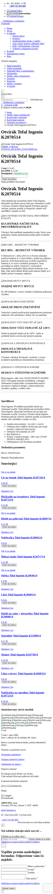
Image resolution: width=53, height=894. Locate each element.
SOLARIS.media (9, 822)
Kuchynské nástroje (15, 120)
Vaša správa (32, 878)
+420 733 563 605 (9, 820)
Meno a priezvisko (37, 866)
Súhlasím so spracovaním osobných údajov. (20, 842)
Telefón (31, 872)
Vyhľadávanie (36, 99)
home (9, 112)
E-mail (31, 869)
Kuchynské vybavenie (17, 117)
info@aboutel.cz (8, 810)
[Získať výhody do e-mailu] (3, 845)
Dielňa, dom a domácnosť (18, 115)
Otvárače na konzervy (16, 122)
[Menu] (2, 91)
